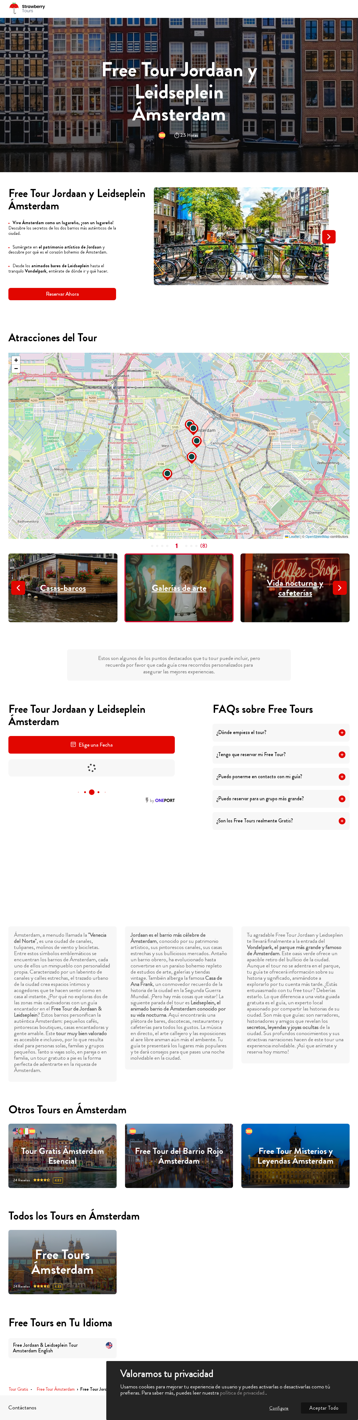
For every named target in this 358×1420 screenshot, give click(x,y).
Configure (279, 1408)
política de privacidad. (243, 1393)
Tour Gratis (18, 1389)
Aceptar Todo (324, 1408)
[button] (230, 278)
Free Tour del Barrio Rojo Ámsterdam (179, 1156)
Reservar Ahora (62, 294)
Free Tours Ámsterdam (62, 1262)
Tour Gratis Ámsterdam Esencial (62, 1156)
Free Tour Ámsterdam (56, 1389)
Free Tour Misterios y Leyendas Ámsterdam (295, 1156)
